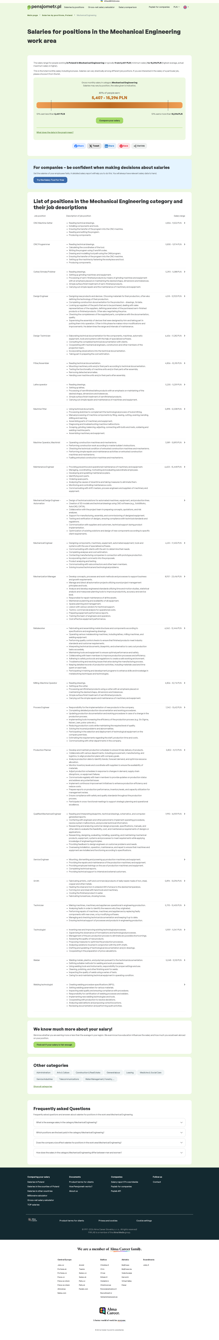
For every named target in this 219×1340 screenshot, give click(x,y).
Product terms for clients (81, 1182)
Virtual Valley (127, 1281)
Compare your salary (109, 120)
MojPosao (125, 1265)
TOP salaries (33, 1204)
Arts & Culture (63, 1072)
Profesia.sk (62, 1269)
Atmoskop (62, 1289)
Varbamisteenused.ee (108, 1297)
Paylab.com (83, 1289)
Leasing (130, 1072)
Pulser (124, 1285)
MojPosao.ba (127, 1269)
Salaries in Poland (35, 1182)
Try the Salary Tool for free (50, 180)
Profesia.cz (62, 1273)
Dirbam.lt (103, 1277)
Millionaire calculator (37, 1195)
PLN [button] (176, 7)
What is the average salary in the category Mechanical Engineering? (66, 1122)
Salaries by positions (74, 7)
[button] (186, 7)
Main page (32, 15)
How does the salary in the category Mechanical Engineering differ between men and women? (79, 1152)
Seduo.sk (82, 1277)
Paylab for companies (159, 7)
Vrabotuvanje (127, 1273)
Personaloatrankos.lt (108, 1289)
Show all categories (42, 1086)
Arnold (81, 1265)
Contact (157, 1182)
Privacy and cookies (108, 1220)
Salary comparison (128, 7)
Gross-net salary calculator (101, 7)
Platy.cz (82, 1281)
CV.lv (102, 1269)
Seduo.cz (83, 1273)
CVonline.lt (104, 1265)
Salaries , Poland (57, 15)
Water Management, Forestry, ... (99, 1079)
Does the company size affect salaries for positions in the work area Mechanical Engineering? (78, 1142)
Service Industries (44, 1079)
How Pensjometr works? (80, 1186)
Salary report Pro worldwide (124, 1182)
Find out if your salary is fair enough (54, 1044)
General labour (113, 1072)
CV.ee (102, 1273)
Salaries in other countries (40, 1191)
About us (73, 1191)
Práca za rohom (64, 1281)
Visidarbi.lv (104, 1281)
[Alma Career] (109, 1311)
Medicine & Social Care (150, 1072)
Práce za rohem (64, 1285)
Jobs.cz (61, 1265)
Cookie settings (144, 1220)
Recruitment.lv (106, 1293)
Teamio (82, 1269)
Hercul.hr (125, 1277)
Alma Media (118, 1232)
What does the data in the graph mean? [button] (55, 132)
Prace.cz (61, 1277)
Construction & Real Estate (88, 1072)
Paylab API (116, 1191)
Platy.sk (82, 1285)
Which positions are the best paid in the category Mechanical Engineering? (70, 1132)
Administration (43, 1072)
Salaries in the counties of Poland (43, 1186)
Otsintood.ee (105, 1285)
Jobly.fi (146, 1265)
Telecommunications (69, 1079)
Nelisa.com (62, 1293)
